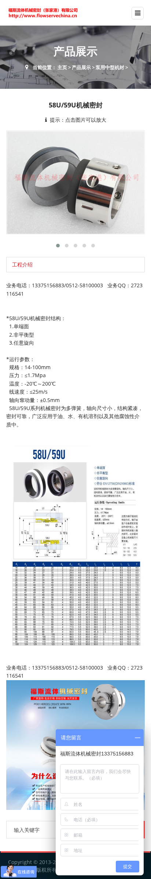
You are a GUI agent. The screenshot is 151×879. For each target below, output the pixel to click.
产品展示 (81, 67)
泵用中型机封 (110, 67)
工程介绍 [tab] (22, 264)
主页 (62, 67)
